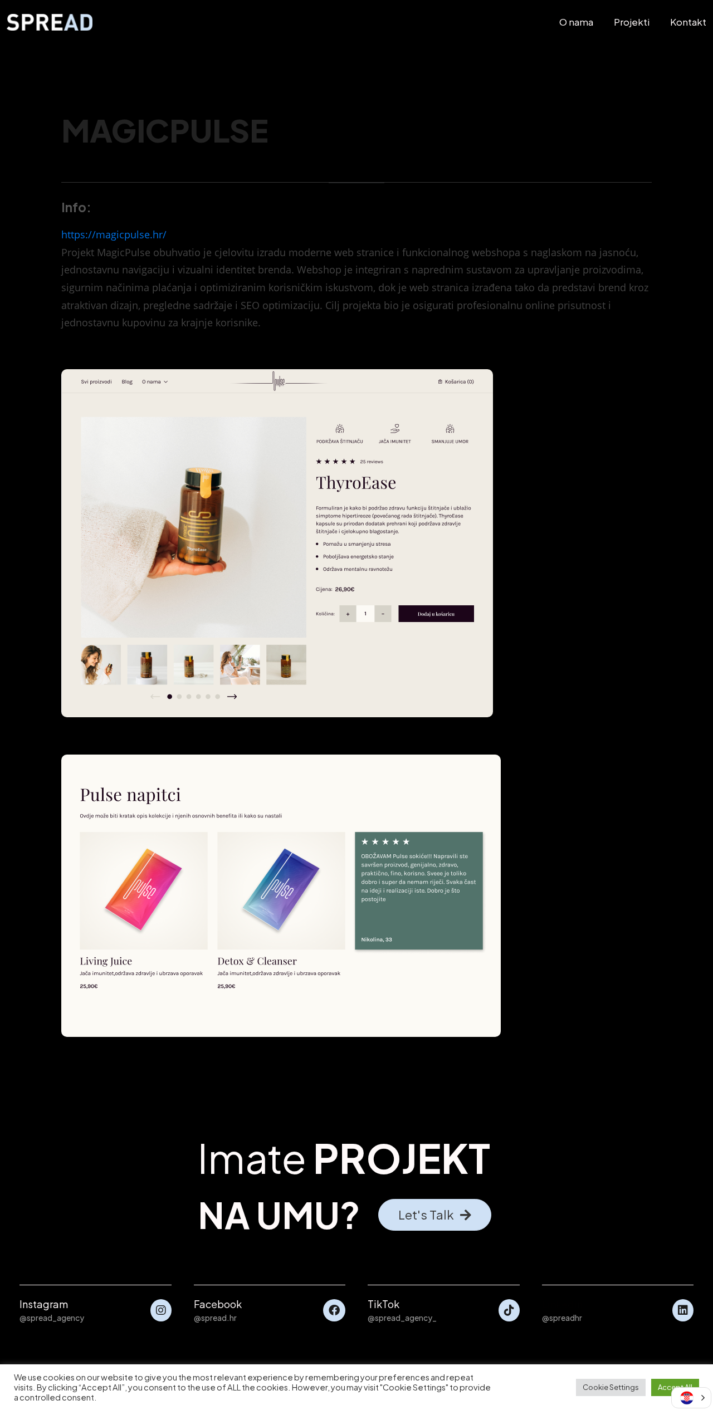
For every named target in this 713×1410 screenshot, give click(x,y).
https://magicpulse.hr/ (114, 234)
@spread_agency (51, 1318)
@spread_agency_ (402, 1318)
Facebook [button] (218, 1304)
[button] (434, 1215)
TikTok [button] (383, 1304)
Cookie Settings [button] (611, 1387)
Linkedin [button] (562, 1304)
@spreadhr (562, 1318)
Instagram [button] (43, 1304)
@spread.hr (215, 1318)
